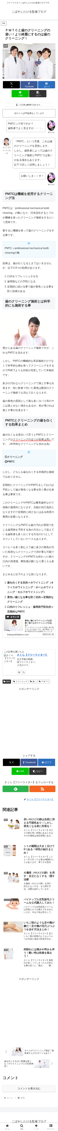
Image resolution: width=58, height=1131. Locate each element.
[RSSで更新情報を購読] (42, 789)
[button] (37, 93)
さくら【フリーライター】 (32, 654)
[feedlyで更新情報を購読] (16, 789)
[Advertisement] (29, 720)
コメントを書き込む (29, 1088)
